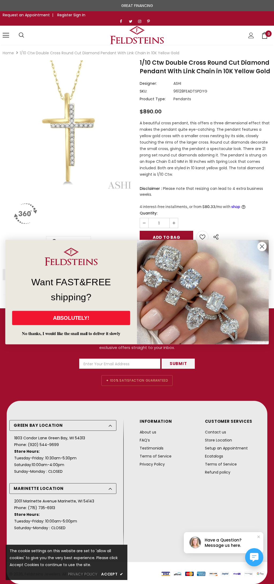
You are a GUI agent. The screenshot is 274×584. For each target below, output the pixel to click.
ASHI (177, 83)
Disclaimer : (151, 188)
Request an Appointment (26, 15)
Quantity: (148, 213)
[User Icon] (251, 35)
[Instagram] (141, 21)
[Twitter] (132, 21)
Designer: (148, 83)
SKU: (143, 91)
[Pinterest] (150, 21)
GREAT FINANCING (137, 5)
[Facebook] (123, 21)
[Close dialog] (262, 246)
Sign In (79, 15)
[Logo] (137, 35)
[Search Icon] (21, 35)
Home (8, 53)
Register (65, 15)
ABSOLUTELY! (71, 318)
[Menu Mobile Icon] (6, 35)
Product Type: (153, 99)
